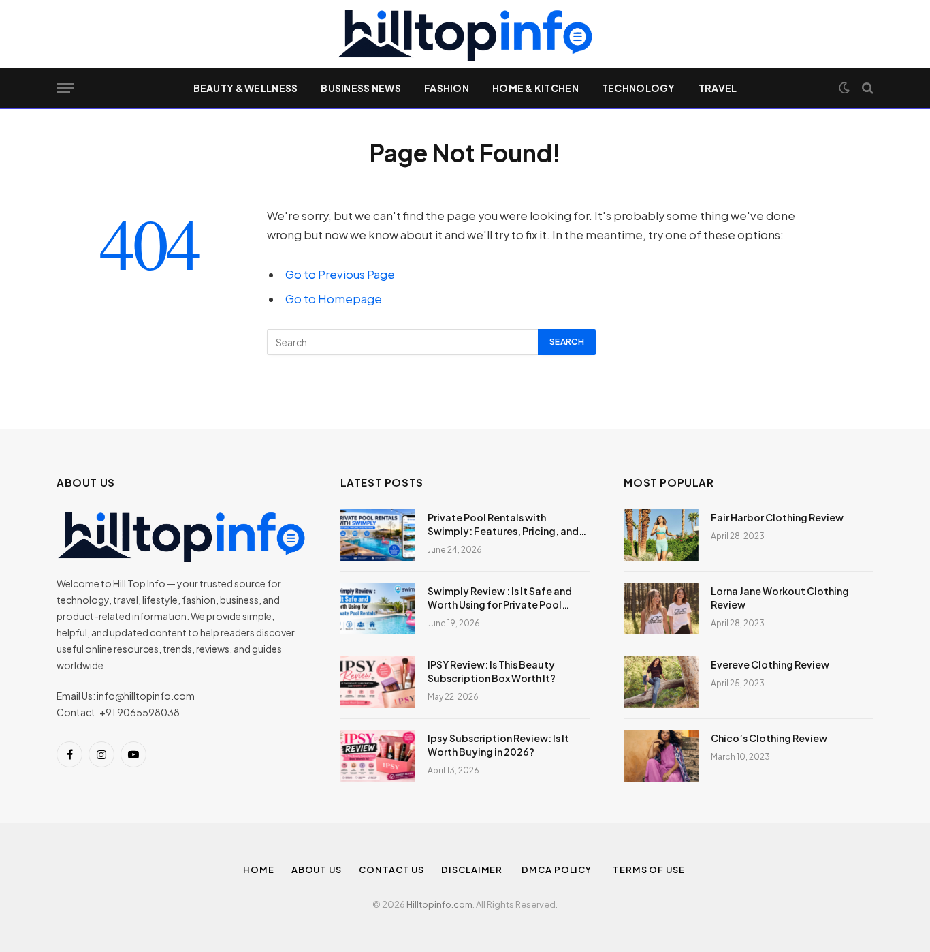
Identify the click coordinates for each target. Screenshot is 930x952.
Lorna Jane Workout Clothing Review (780, 598)
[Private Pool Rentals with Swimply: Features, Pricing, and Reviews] (377, 535)
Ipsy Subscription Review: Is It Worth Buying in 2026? (498, 745)
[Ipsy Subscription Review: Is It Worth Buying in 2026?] (377, 756)
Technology (638, 88)
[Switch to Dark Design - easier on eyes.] (844, 88)
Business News (361, 88)
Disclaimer (472, 869)
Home (258, 869)
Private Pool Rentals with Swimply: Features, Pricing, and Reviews (503, 524)
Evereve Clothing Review (770, 664)
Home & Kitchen (535, 88)
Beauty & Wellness (245, 88)
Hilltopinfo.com (439, 904)
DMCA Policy (559, 869)
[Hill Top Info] (464, 34)
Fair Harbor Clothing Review (777, 517)
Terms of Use (650, 869)
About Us (316, 869)
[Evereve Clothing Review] (661, 682)
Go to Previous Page (340, 274)
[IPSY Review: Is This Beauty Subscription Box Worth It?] (377, 682)
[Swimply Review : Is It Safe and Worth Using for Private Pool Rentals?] (377, 608)
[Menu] (65, 88)
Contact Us (391, 869)
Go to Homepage (333, 299)
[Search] (866, 88)
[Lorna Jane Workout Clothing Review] (661, 608)
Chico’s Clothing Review (769, 738)
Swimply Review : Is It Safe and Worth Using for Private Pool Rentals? (500, 598)
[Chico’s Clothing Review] (661, 756)
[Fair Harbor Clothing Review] (661, 535)
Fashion (446, 88)
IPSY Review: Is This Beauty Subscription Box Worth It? (492, 671)
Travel (718, 88)
